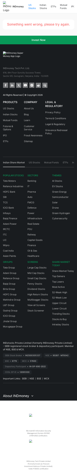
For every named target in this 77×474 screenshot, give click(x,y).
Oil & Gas (32, 250)
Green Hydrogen (61, 213)
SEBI (24, 378)
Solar (55, 202)
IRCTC (6, 229)
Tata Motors (9, 180)
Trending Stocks (61, 313)
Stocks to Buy (59, 319)
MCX (46, 378)
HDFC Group (9, 294)
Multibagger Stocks (37, 299)
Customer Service (29, 128)
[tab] (14, 164)
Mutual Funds (63, 7)
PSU (29, 229)
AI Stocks (57, 180)
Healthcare (33, 256)
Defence (31, 207)
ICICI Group (9, 315)
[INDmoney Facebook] (5, 85)
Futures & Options (8, 128)
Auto (29, 197)
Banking (31, 180)
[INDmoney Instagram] (31, 85)
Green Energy (59, 191)
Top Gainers (58, 276)
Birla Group (9, 289)
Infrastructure (34, 218)
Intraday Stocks (60, 324)
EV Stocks (57, 186)
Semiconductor (60, 197)
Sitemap (28, 141)
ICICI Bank (8, 207)
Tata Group (9, 267)
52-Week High (59, 292)
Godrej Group (10, 310)
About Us (29, 108)
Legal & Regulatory (55, 124)
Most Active (58, 287)
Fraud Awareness (33, 135)
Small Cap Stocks (36, 278)
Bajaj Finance (10, 218)
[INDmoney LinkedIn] (12, 85)
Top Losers (58, 281)
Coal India (8, 250)
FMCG (30, 202)
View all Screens (36, 305)
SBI (5, 197)
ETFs (53, 6)
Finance (31, 245)
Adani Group (9, 273)
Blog (26, 114)
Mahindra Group (11, 299)
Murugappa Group (12, 326)
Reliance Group (11, 278)
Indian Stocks (43, 7)
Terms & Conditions (55, 118)
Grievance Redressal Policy (56, 132)
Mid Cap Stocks (35, 273)
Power (30, 213)
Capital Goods (34, 240)
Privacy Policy (53, 112)
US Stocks (32, 7)
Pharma (31, 191)
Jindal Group (10, 321)
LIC (5, 240)
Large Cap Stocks (36, 267)
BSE (39, 378)
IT (28, 186)
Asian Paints (9, 256)
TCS (5, 202)
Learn (27, 120)
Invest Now (39, 39)
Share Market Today (63, 271)
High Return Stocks (37, 294)
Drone (55, 207)
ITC (5, 234)
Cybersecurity (59, 218)
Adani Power (10, 223)
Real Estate (33, 223)
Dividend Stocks (36, 289)
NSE (32, 378)
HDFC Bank (9, 191)
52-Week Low (59, 297)
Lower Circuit (59, 308)
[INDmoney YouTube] (25, 85)
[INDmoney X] (18, 85)
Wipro (6, 245)
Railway (31, 234)
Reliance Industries (13, 186)
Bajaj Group (9, 283)
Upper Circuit (59, 303)
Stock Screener (35, 310)
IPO (73, 6)
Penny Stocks (34, 283)
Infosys (6, 213)
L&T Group (8, 305)
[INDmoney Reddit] (38, 85)
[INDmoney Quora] (44, 85)
